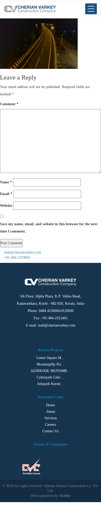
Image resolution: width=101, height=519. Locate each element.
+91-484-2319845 (16, 258)
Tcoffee (64, 496)
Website (6, 206)
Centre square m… (50, 358)
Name (6, 182)
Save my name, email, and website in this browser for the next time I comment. (49, 227)
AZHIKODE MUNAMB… (50, 371)
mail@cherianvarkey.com (22, 252)
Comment (9, 104)
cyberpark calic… (50, 377)
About (50, 412)
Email (6, 194)
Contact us (50, 431)
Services (51, 418)
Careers (50, 425)
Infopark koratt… (50, 384)
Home (50, 405)
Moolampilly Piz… (51, 364)
